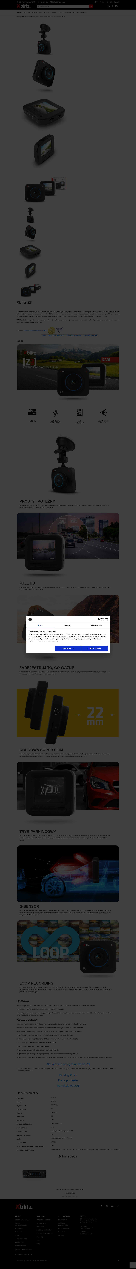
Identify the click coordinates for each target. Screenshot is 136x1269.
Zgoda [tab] (40, 625)
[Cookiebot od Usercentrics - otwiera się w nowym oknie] (99, 619)
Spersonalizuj (66, 648)
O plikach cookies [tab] (96, 625)
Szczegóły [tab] (68, 625)
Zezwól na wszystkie (94, 648)
